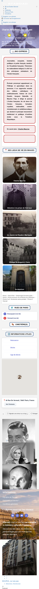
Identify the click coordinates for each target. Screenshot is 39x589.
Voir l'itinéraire (10, 404)
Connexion (6, 18)
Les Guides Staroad (12, 6)
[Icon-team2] (26, 515)
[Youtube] (22, 515)
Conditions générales (10, 504)
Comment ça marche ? (11, 501)
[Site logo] (15, 4)
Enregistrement (16, 18)
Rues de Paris (9, 12)
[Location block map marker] (19, 377)
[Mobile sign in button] (2, 20)
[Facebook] (13, 515)
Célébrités (8, 10)
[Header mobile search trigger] (2, 24)
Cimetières (8, 14)
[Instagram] (17, 515)
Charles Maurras (23, 129)
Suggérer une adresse (9, 16)
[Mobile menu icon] (19, 1)
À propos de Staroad (10, 497)
